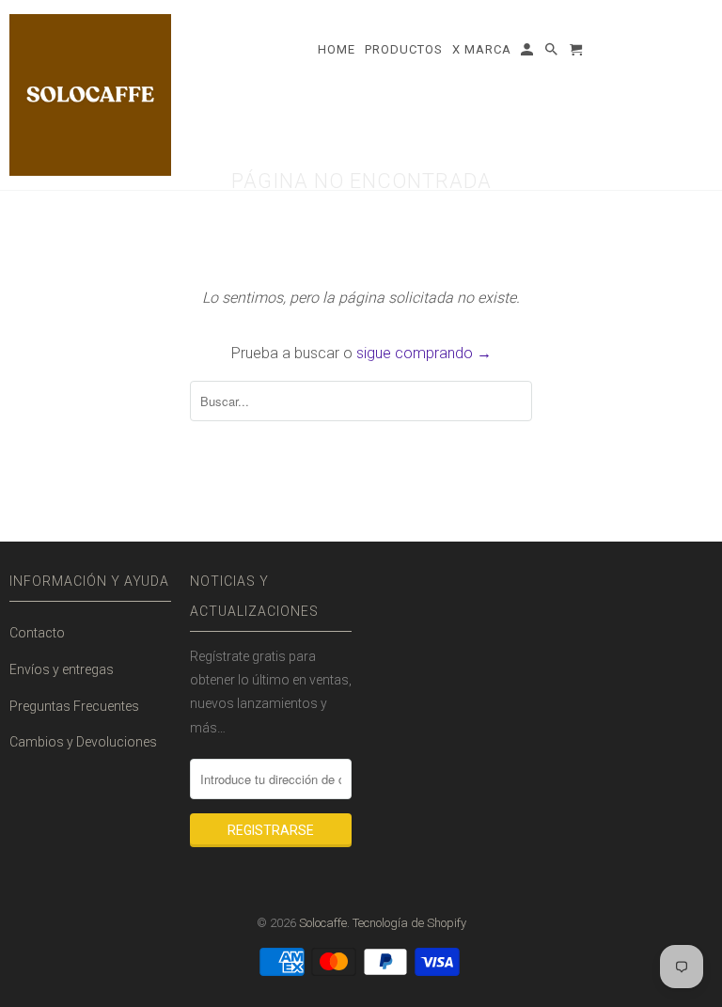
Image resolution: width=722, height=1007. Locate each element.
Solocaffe (323, 923)
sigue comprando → (424, 353)
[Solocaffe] (90, 95)
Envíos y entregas (61, 669)
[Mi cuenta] (528, 53)
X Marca (481, 49)
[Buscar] (552, 53)
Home (336, 49)
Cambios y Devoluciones (83, 741)
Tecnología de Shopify (409, 923)
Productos (404, 49)
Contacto (37, 632)
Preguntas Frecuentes (74, 706)
